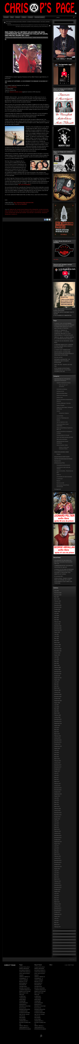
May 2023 (56, 638)
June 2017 (56, 775)
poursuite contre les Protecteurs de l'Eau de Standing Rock (27, 209)
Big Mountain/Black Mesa (62, 393)
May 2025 (56, 597)
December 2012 (57, 885)
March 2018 (57, 758)
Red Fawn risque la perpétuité (21, 212)
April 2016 (56, 804)
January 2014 (57, 858)
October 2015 (57, 816)
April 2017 (56, 779)
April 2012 (56, 899)
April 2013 (56, 877)
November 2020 (57, 696)
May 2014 (56, 850)
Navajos (58, 420)
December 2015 (57, 812)
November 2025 (57, 595)
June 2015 (56, 823)
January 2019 (57, 738)
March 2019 (57, 733)
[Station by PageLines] (41, 1036)
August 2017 (57, 771)
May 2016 (56, 802)
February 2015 (57, 831)
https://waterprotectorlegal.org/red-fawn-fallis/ (24, 202)
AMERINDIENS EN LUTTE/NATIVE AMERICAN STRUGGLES (62, 379)
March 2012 (57, 901)
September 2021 (58, 677)
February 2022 (57, 667)
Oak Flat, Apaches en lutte (62, 422)
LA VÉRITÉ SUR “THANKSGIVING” (62, 350)
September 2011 (58, 914)
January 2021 (57, 692)
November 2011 (57, 910)
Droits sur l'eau (60, 397)
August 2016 (57, 796)
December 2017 (57, 765)
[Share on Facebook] (45, 220)
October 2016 (57, 792)
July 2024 (56, 613)
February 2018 (57, 760)
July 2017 (56, 773)
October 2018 (57, 744)
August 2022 (57, 655)
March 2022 (57, 665)
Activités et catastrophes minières (64, 382)
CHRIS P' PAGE (9, 965)
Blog (12, 17)
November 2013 (57, 862)
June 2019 (56, 727)
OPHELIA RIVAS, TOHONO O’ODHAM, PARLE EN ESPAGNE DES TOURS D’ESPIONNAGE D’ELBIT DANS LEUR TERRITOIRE (63, 581)
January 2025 (57, 603)
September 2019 (58, 723)
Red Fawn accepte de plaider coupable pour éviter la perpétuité (30, 211)
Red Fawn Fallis (12, 212)
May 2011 (56, 922)
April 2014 (56, 852)
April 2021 (56, 686)
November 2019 (57, 721)
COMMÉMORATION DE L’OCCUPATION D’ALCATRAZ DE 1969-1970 (63, 566)
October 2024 (57, 609)
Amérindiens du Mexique (62, 389)
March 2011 (57, 924)
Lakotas (34, 37)
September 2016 (58, 794)
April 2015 (56, 827)
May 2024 (56, 617)
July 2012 (56, 893)
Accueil (6, 17)
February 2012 (57, 904)
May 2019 (56, 729)
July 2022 (56, 657)
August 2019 (57, 725)
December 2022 (57, 648)
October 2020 (57, 698)
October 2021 (57, 675)
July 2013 (56, 870)
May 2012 (56, 897)
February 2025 (57, 601)
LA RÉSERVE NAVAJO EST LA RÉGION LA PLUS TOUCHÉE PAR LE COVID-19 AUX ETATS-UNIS (63, 346)
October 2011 (57, 912)
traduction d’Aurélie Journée (16, 92)
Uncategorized (57, 489)
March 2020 (57, 713)
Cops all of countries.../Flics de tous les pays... (22, 37)
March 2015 (57, 829)
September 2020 (58, 700)
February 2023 (57, 644)
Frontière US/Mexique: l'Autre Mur (64, 403)
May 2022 (56, 661)
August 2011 (57, 916)
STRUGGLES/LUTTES (59, 463)
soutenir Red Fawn (37, 212)
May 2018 (56, 754)
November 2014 (57, 837)
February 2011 (57, 926)
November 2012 (57, 887)
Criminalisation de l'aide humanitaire (64, 476)
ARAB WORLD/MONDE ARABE (61, 452)
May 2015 (56, 825)
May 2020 (56, 709)
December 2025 (57, 592)
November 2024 (57, 607)
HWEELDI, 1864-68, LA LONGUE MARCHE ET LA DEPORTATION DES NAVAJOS (64, 337)
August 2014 (57, 843)
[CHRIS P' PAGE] (39, 13)
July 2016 (56, 798)
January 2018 (57, 763)
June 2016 (56, 800)
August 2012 (57, 891)
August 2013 (57, 868)
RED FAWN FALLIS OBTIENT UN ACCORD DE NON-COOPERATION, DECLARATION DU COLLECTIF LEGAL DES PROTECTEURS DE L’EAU (26, 33)
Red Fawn (16, 211)
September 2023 (58, 630)
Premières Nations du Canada (63, 435)
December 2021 (57, 671)
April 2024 (56, 619)
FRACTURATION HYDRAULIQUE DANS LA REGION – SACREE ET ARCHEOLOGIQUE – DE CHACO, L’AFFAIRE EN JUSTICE (27, 22)
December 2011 (57, 908)
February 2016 (57, 808)
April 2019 (56, 731)
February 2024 (57, 621)
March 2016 (57, 806)
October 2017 (57, 769)
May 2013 (56, 875)
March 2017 (57, 781)
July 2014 (56, 846)
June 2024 (56, 615)
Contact (30, 17)
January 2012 (57, 906)
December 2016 (57, 787)
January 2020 (57, 717)
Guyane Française (60, 405)
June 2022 (56, 659)
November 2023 (57, 628)
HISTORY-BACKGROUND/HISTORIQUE (63, 459)
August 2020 (57, 702)
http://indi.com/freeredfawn (24, 184)
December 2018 (57, 740)
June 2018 (56, 752)
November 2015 (57, 814)
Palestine (59, 454)
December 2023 (57, 626)
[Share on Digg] (49, 220)
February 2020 (57, 715)
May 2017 (56, 777)
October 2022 (57, 653)
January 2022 (57, 669)
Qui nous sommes (39, 17)
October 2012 (57, 889)
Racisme (58, 480)
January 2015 (57, 833)
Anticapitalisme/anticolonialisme (63, 465)
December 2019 (57, 719)
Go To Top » (72, 959)
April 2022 (56, 663)
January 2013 (57, 883)
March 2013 (57, 879)
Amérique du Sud (60, 391)
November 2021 (57, 673)
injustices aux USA (13, 209)
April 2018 (56, 756)
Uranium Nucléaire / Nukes (62, 445)
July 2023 (56, 634)
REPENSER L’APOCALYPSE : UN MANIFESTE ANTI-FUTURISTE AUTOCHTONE (62, 361)
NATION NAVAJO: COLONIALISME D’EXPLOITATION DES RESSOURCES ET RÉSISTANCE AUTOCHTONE (64, 353)
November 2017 (57, 767)
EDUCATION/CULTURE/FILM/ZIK (62, 456)
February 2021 (57, 690)
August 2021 (57, 680)
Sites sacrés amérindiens (62, 439)
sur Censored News (12, 87)
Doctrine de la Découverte (62, 395)
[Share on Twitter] (47, 220)
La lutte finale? (60, 478)
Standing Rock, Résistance (42, 37)
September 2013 (58, 866)
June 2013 (56, 872)
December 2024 (57, 605)
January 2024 (57, 624)
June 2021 (56, 682)
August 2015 (57, 819)
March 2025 (57, 599)
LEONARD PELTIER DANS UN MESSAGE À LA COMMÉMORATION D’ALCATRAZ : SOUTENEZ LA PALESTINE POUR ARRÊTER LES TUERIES (64, 572)
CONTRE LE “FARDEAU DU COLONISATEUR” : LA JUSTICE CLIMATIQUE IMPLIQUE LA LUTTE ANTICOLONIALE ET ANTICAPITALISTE (63, 332)
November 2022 (57, 650)
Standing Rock (44, 212)
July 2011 (56, 918)
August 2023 (57, 632)
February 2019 (57, 736)
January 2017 (57, 785)
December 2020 (57, 694)
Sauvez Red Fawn (30, 212)
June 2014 (56, 848)
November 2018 (57, 742)
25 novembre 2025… (59, 576)
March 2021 (57, 688)
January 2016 (57, 810)
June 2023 (56, 636)
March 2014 (57, 854)
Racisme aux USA (60, 482)
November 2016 (57, 789)
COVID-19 (59, 474)
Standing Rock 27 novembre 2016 (11, 214)
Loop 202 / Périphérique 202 (63, 418)
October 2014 (57, 839)
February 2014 (57, 856)
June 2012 (56, 895)
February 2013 (57, 881)
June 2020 (56, 707)
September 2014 (58, 841)
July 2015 (56, 821)
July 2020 (56, 704)
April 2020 (56, 711)
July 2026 (56, 590)
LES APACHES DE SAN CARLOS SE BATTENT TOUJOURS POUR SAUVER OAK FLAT (63, 562)
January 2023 (57, 646)
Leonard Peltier (60, 415)
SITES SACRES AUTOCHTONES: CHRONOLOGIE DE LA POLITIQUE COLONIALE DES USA (62, 370)
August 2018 (57, 748)
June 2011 (56, 920)
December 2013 (57, 860)
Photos (17, 17)
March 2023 (57, 642)
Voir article (56, 259)
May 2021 (56, 684)
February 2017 (57, 783)
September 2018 (58, 746)
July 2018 (56, 750)
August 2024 (57, 611)
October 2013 (57, 864)
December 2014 (57, 835)
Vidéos (24, 17)
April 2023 (56, 640)
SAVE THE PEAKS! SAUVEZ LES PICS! (65, 437)
